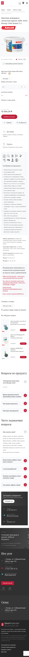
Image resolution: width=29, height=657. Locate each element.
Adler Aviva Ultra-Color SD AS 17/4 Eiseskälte (18, 321)
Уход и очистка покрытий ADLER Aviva (13, 294)
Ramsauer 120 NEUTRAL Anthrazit (16, 349)
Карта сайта (4, 652)
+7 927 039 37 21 (12, 510)
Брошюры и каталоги (6, 649)
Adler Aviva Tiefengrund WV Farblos (17, 335)
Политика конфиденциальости (8, 647)
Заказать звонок (7, 583)
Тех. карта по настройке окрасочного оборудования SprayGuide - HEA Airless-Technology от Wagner (14, 282)
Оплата (9, 144)
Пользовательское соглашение (8, 645)
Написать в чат (11, 522)
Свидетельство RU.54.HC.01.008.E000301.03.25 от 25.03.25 (12, 289)
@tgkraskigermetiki (10, 575)
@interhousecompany (12, 516)
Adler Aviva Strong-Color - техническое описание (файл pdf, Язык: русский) (13, 277)
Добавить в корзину (9, 117)
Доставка (10, 132)
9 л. (26, 95)
